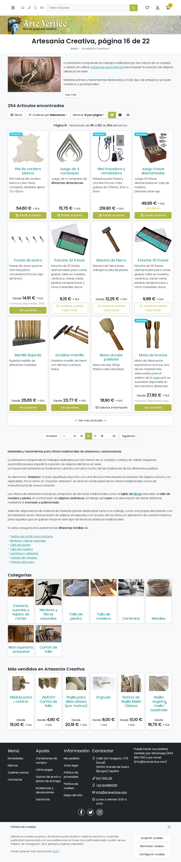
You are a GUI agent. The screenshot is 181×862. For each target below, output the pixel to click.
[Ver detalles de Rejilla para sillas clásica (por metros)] (76, 683)
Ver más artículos (90, 420)
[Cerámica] (131, 587)
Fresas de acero (28, 260)
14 (74, 436)
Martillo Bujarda (28, 355)
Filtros (18, 115)
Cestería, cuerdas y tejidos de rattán (20, 612)
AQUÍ (56, 851)
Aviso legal (71, 765)
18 (102, 436)
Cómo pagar (44, 770)
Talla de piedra (20, 545)
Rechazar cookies (152, 846)
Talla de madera (21, 549)
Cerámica (131, 618)
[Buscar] (134, 7)
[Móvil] (35, 7)
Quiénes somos (18, 772)
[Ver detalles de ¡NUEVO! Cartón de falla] (48, 683)
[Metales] (159, 588)
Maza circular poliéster (111, 357)
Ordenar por (48, 115)
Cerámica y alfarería (24, 553)
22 (114, 436)
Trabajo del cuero (22, 562)
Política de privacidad (71, 774)
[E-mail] (42, 7)
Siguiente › (129, 436)
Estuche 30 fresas (153, 260)
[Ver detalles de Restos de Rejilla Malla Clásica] (131, 683)
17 (95, 436)
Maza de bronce (153, 355)
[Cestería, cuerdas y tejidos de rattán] (21, 587)
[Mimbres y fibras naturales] (48, 592)
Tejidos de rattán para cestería (31, 536)
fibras (137, 494)
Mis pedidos (72, 758)
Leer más (71, 94)
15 (81, 436)
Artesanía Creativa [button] (95, 49)
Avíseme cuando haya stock (71, 308)
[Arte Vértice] (38, 25)
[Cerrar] (169, 827)
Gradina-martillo (69, 355)
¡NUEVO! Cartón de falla (48, 701)
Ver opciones (28, 310)
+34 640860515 (106, 785)
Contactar (15, 780)
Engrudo (104, 697)
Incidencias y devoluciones (45, 790)
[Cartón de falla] (48, 633)
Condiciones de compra (46, 760)
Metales (158, 618)
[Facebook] (81, 812)
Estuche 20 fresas (69, 260)
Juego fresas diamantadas (153, 171)
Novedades (15, 758)
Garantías (43, 799)
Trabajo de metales (24, 558)
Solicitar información (113, 408)
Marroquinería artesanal (21, 649)
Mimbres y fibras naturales (28, 541)
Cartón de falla (48, 649)
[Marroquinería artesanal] (21, 633)
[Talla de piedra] (76, 587)
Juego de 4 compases (69, 171)
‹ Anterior (51, 436)
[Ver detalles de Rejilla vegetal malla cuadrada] (158, 683)
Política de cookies (71, 786)
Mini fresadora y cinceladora (111, 171)
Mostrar (87, 115)
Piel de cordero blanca (28, 171)
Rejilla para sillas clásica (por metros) (76, 701)
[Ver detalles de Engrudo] (103, 683)
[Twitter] (90, 812)
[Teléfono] (29, 7)
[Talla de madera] (103, 587)
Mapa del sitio (73, 795)
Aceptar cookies (152, 838)
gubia (157, 378)
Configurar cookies (152, 854)
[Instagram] (99, 812)
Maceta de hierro (111, 260)
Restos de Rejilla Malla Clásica (131, 701)
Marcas (13, 765)
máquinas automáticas (106, 67)
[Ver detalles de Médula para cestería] (20, 683)
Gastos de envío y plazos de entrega (48, 779)
